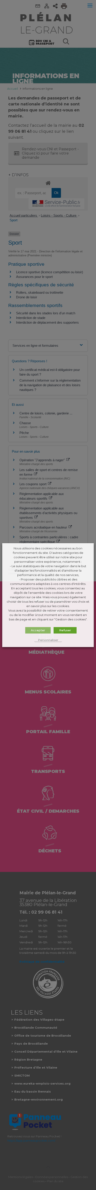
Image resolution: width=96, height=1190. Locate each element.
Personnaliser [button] (48, 640)
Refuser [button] (65, 630)
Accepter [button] (38, 630)
